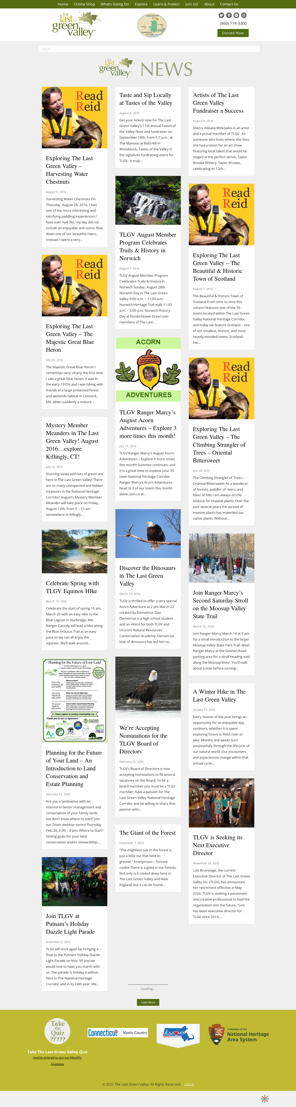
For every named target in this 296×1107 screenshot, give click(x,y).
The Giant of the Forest (147, 832)
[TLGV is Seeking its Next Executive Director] (221, 803)
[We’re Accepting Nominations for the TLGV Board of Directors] (148, 688)
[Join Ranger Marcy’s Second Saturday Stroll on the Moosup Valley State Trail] (221, 558)
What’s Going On (115, 4)
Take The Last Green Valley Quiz (57, 1051)
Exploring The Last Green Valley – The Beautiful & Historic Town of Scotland (217, 266)
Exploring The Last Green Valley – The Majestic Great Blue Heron (70, 337)
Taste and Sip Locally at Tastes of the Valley (145, 98)
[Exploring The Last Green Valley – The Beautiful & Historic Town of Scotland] (221, 215)
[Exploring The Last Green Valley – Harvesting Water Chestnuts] (74, 118)
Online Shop (84, 4)
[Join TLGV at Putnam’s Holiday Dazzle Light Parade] (74, 882)
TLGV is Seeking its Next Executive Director (218, 845)
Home (63, 4)
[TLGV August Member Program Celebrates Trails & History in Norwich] (148, 201)
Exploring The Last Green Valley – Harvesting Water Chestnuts (69, 169)
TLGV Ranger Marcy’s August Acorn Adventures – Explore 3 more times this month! (148, 423)
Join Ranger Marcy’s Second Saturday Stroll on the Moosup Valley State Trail (220, 604)
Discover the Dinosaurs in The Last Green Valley (147, 575)
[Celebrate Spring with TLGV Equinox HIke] (74, 552)
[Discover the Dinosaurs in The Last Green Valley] (148, 534)
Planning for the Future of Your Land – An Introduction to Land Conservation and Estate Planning (74, 768)
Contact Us (229, 4)
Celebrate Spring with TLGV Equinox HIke (72, 587)
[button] (148, 1002)
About (209, 4)
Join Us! (191, 4)
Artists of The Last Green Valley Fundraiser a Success (218, 102)
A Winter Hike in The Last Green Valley (219, 695)
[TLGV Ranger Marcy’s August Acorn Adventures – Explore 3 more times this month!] (148, 370)
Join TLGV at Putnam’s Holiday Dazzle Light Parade (70, 923)
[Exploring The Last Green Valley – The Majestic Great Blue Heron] (74, 286)
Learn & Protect (166, 4)
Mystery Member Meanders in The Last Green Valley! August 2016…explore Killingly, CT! (72, 440)
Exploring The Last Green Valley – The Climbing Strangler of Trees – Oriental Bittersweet (219, 444)
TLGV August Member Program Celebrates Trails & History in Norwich (147, 246)
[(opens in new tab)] (118, 1032)
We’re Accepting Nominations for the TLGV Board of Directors (143, 739)
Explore (141, 4)
